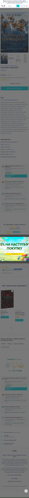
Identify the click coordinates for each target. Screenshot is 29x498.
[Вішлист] (24, 6)
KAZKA (5, 6)
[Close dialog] (28, 238)
